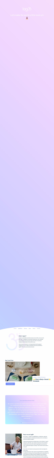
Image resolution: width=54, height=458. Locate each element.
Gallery (34, 328)
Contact (38, 328)
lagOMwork (20, 328)
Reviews (25, 328)
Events (15, 328)
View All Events (10, 383)
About (30, 328)
